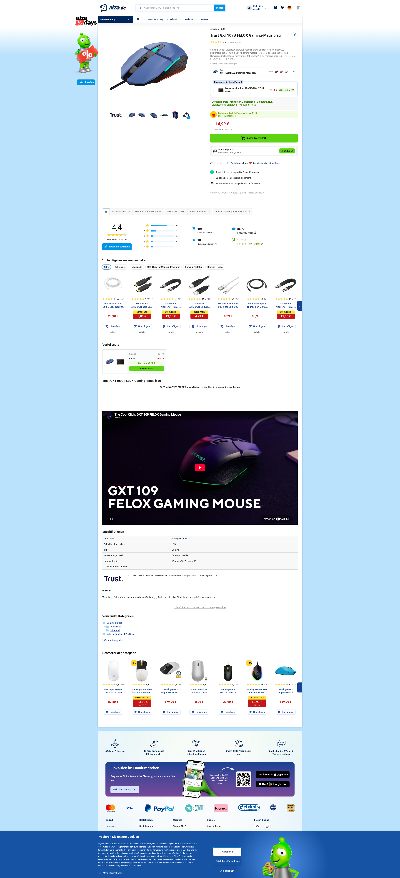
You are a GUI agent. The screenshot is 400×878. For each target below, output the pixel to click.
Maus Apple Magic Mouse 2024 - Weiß (113, 691)
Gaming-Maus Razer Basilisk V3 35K (257, 691)
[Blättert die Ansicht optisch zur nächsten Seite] (299, 306)
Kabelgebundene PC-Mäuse (121, 634)
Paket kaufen (146, 368)
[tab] (106, 212)
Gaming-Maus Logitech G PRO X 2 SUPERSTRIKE (170, 691)
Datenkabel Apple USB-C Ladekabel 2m (113, 305)
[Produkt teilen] (295, 34)
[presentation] (106, 212)
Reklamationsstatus (149, 831)
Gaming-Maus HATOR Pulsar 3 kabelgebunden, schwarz (228, 691)
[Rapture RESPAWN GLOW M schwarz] (120, 361)
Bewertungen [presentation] (121, 211)
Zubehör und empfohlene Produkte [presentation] (232, 211)
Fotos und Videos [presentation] (200, 211)
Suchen (219, 8)
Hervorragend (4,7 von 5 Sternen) (242, 172)
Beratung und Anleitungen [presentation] (148, 211)
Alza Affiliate (213, 831)
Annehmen (227, 851)
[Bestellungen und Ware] (275, 8)
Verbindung (109, 538)
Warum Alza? (179, 826)
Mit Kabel (115, 630)
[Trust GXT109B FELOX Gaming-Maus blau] (109, 361)
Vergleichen (219, 163)
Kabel (113, 332)
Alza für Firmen (214, 826)
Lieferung (110, 826)
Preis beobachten (239, 163)
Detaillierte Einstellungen (228, 861)
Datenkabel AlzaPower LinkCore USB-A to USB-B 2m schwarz (199, 305)
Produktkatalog (107, 19)
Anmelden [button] (257, 9)
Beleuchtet (115, 626)
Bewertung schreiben (119, 246)
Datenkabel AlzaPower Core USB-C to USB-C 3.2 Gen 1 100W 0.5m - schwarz (141, 305)
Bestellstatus (146, 826)
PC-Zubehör (188, 19)
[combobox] (175, 8)
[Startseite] (138, 19)
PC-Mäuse (203, 19)
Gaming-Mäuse (114, 623)
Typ (106, 550)
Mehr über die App (122, 789)
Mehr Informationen (112, 873)
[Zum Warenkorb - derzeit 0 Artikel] (298, 8)
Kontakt (177, 831)
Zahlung (109, 831)
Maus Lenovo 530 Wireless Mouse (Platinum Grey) (199, 691)
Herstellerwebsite (256, 192)
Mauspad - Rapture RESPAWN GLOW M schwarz (244, 90)
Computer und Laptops (155, 19)
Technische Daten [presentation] (176, 211)
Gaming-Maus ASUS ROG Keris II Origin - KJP (142, 691)
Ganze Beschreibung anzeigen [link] (223, 64)
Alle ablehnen (227, 871)
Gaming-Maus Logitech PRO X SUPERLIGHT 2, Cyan (285, 691)
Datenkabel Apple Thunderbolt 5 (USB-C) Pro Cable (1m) (257, 305)
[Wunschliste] (282, 8)
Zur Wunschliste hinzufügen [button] (266, 163)
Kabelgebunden (179, 538)
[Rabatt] (134, 663)
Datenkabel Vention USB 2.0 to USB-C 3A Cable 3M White (228, 305)
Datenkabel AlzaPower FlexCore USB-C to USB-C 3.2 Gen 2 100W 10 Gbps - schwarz (285, 305)
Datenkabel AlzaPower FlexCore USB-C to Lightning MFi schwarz (171, 305)
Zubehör (173, 19)
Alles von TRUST (218, 29)
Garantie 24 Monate (220, 192)
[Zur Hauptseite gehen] (113, 8)
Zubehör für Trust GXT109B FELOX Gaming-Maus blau (200, 607)
